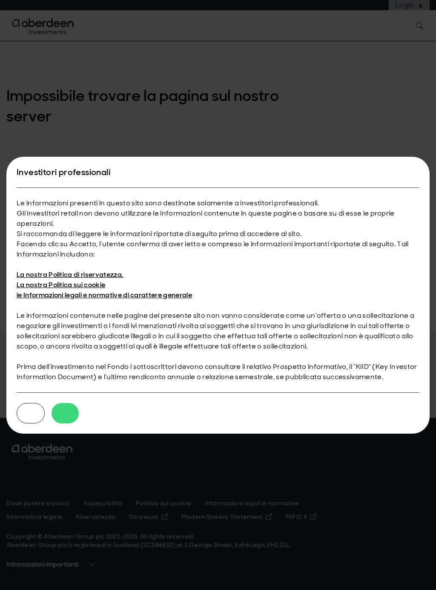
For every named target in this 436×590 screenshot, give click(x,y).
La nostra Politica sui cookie (61, 284)
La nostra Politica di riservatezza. (70, 274)
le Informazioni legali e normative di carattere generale (104, 295)
